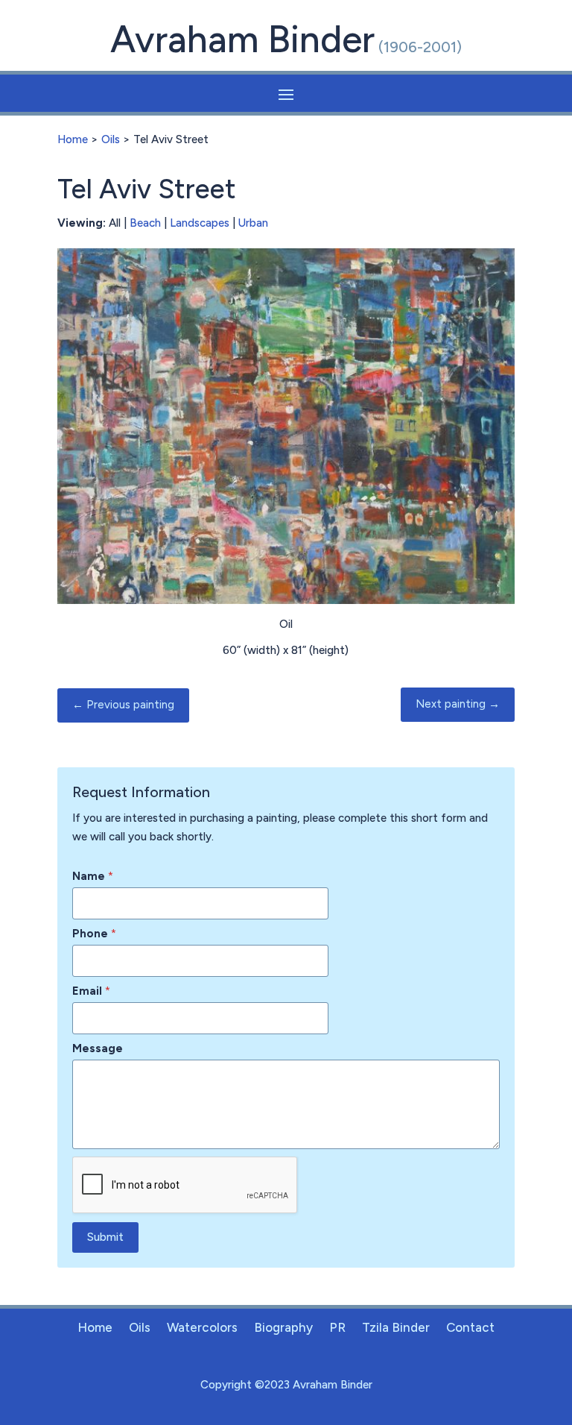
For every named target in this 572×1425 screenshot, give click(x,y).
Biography (283, 1328)
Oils (110, 139)
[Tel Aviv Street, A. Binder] (286, 600)
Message (97, 1048)
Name (92, 876)
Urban (253, 223)
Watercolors (202, 1328)
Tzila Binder (396, 1328)
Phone (94, 933)
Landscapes (199, 223)
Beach (145, 223)
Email (91, 991)
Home (72, 139)
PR (337, 1328)
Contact (470, 1328)
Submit (105, 1237)
